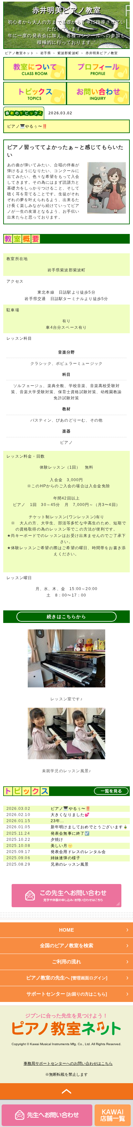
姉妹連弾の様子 (65, 858)
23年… (58, 821)
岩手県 (45, 53)
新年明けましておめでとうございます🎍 (89, 827)
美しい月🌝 (62, 845)
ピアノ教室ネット (19, 53)
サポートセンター (66, 993)
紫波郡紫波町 (68, 53)
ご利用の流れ (66, 961)
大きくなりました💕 (70, 814)
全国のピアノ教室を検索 (66, 945)
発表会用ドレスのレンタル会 (78, 852)
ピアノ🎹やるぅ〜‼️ (27, 126)
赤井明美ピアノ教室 (102, 53)
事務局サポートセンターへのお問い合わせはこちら (68, 1063)
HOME (66, 930)
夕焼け (57, 839)
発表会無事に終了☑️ (70, 833)
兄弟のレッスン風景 (70, 864)
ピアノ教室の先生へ (66, 977)
